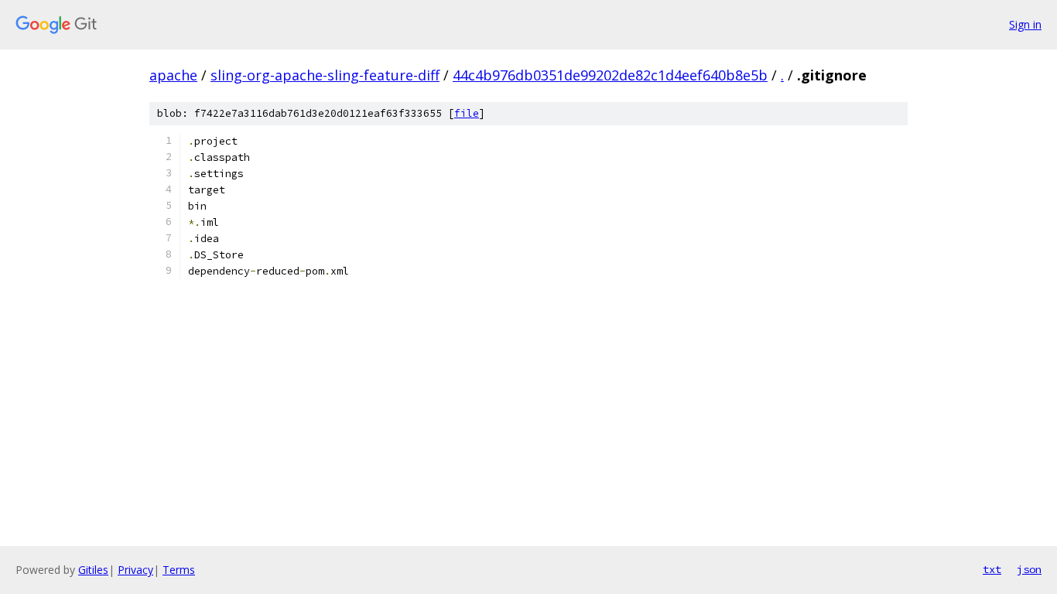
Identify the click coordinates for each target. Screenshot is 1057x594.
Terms (178, 569)
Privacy (135, 569)
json (1029, 569)
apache (173, 75)
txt (992, 569)
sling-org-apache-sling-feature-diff (325, 75)
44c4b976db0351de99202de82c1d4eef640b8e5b (610, 75)
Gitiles (93, 569)
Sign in (1025, 24)
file (466, 113)
